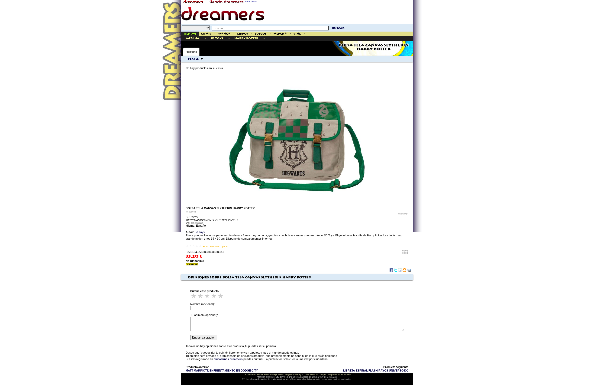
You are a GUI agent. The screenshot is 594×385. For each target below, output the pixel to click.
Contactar (250, 374)
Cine (297, 34)
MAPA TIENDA (251, 2)
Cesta (193, 59)
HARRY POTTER (246, 38)
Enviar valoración (203, 337)
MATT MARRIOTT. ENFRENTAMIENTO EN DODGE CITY (222, 370)
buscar (338, 28)
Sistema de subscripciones (270, 374)
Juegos (261, 34)
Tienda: (189, 34)
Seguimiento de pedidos (339, 374)
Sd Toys (216, 38)
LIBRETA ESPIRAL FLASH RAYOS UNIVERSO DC (375, 370)
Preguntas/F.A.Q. (293, 374)
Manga (224, 34)
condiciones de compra (315, 374)
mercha (192, 38)
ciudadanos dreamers (228, 359)
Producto (191, 51)
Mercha (280, 34)
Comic (206, 34)
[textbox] (270, 28)
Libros (242, 34)
